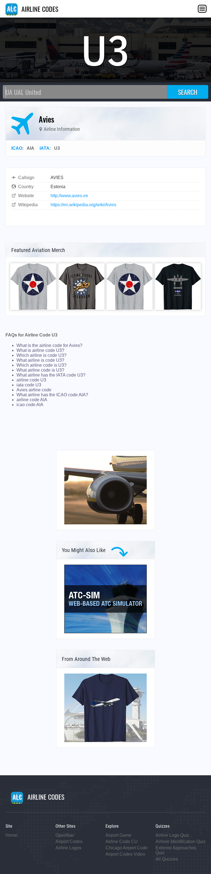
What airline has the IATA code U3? (50, 375)
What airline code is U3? (40, 370)
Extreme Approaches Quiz (176, 850)
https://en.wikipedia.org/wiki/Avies (83, 204)
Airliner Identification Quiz (181, 841)
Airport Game (118, 835)
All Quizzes (167, 859)
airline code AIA (31, 399)
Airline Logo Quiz (172, 835)
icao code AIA (29, 404)
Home (11, 835)
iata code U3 (28, 385)
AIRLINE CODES (39, 9)
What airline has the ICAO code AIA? (52, 394)
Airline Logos (68, 847)
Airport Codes (68, 841)
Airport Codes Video (125, 854)
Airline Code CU (122, 841)
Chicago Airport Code (127, 847)
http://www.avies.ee (69, 195)
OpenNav (64, 835)
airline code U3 (31, 380)
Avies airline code (33, 389)
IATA (44, 148)
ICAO (16, 148)
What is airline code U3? (40, 350)
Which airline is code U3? (41, 355)
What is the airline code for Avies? (49, 345)
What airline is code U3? (40, 360)
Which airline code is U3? (41, 365)
